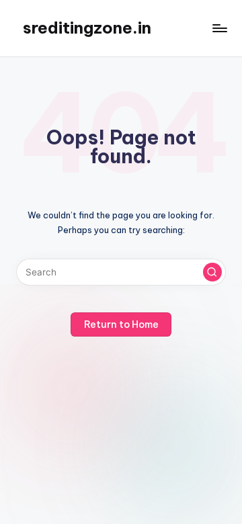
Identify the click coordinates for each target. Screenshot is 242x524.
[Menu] (219, 28)
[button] (212, 272)
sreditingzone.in (87, 27)
